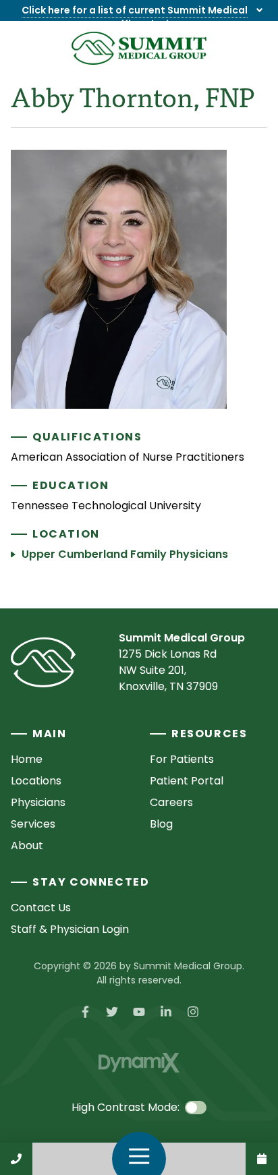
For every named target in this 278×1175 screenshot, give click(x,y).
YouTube (139, 1011)
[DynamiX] (139, 1063)
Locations (36, 781)
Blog (161, 824)
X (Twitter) (112, 1011)
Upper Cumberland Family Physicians (125, 554)
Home (27, 759)
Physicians (38, 802)
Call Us (16, 1159)
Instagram (192, 1011)
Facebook (85, 1011)
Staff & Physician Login (70, 929)
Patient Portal (186, 781)
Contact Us (262, 1159)
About (27, 845)
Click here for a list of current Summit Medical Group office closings (135, 17)
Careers (171, 802)
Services (33, 824)
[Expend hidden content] (259, 10)
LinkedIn (165, 1011)
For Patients (182, 759)
